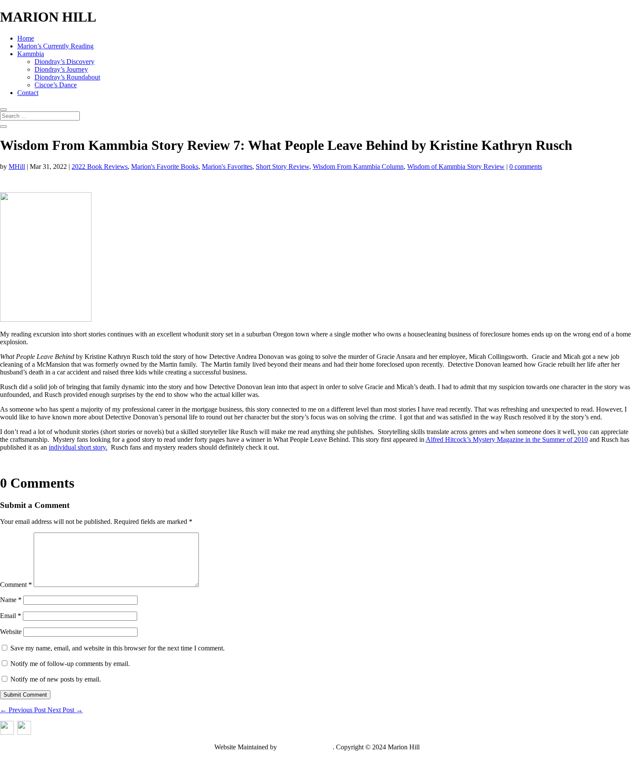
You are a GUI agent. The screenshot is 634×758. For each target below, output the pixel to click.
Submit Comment (25, 694)
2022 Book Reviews (100, 166)
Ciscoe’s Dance (56, 85)
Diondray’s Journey (61, 69)
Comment (16, 584)
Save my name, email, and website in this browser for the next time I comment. (117, 648)
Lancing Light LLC (306, 747)
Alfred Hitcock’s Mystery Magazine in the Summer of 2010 (507, 439)
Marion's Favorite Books (164, 166)
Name (11, 599)
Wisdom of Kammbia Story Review (456, 166)
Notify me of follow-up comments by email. (70, 663)
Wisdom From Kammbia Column (358, 166)
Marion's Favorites (227, 166)
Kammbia (30, 53)
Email (10, 615)
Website (11, 631)
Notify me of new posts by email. (55, 679)
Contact (27, 92)
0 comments (525, 166)
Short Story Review (282, 166)
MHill (17, 166)
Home (25, 38)
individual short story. (78, 447)
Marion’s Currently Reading (55, 46)
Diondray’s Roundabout (67, 77)
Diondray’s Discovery (64, 61)
